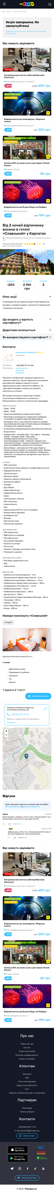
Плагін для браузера (27, 1081)
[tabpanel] (27, 639)
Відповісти (17, 824)
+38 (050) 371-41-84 (20, 714)
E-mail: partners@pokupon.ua (27, 1131)
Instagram (20, 373)
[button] (26, 756)
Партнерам (27, 1108)
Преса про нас (27, 1044)
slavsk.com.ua (22, 368)
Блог (27, 1089)
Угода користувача (27, 1051)
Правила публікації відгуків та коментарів (27, 1093)
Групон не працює (27, 1059)
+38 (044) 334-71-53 (27, 1127)
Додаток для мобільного (27, 1085)
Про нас (27, 1047)
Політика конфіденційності (27, 1055)
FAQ (27, 1078)
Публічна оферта (27, 1112)
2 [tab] (29, 653)
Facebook (20, 370)
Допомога (27, 1074)
